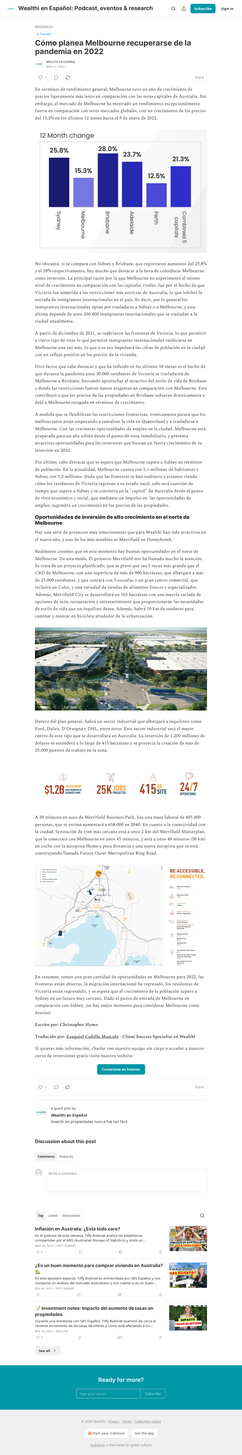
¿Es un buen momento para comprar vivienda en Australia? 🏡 (99, 1268)
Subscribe (203, 8)
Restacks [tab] (66, 1156)
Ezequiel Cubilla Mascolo (92, 1036)
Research (44, 27)
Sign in (227, 8)
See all (44, 1350)
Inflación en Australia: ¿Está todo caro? (77, 1229)
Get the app (144, 1433)
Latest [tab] (53, 1215)
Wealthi (62, 1331)
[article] (121, 1240)
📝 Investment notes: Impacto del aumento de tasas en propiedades (94, 1311)
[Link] (28, 520)
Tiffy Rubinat (66, 1245)
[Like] (38, 1295)
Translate (45, 34)
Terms (127, 1421)
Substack (98, 1445)
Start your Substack (108, 1433)
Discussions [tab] (71, 1215)
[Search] (173, 8)
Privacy (113, 1421)
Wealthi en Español (61, 62)
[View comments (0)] (56, 77)
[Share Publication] (184, 8)
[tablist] (55, 1156)
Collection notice (148, 1421)
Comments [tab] (46, 1156)
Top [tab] (40, 1215)
